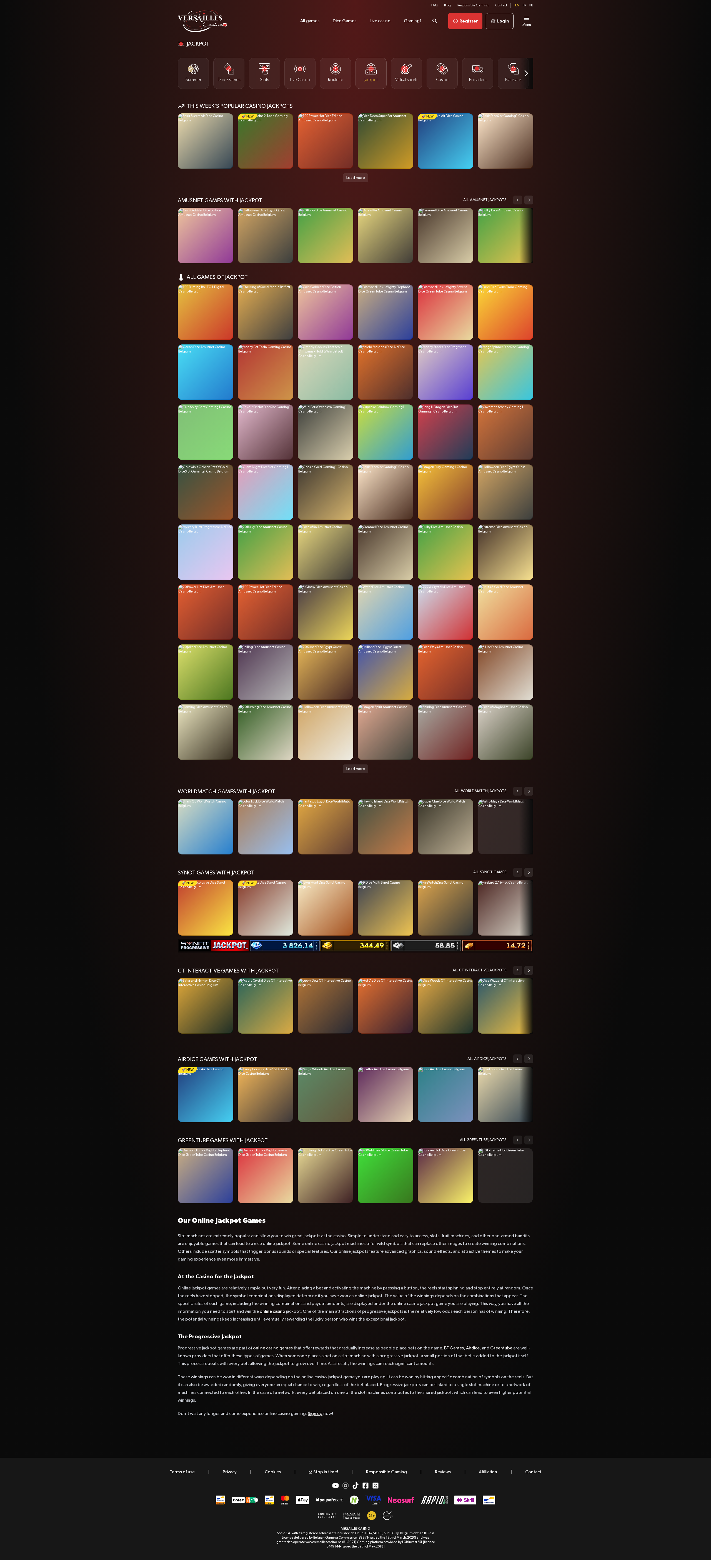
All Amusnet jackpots (485, 200)
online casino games (273, 1348)
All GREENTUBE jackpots (483, 1140)
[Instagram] (345, 1485)
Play (205, 141)
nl (531, 5)
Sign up (315, 1414)
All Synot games (490, 872)
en (517, 5)
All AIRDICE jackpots (487, 1059)
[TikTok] (355, 1485)
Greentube (501, 1348)
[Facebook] (365, 1485)
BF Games (454, 1348)
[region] (355, 73)
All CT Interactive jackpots (479, 970)
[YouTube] (335, 1485)
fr (524, 5)
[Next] (526, 73)
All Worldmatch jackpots (480, 791)
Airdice (473, 1348)
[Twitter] (375, 1485)
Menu (526, 25)
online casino (272, 1311)
